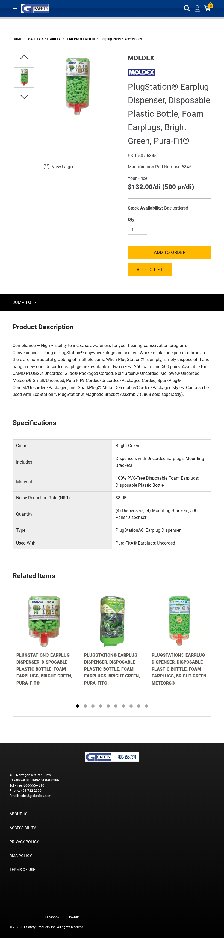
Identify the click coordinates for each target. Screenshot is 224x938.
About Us (18, 814)
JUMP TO (22, 302)
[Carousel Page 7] (123, 706)
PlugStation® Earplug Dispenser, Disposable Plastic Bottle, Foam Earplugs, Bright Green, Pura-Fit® (44, 669)
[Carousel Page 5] (108, 706)
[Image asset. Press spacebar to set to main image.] (24, 77)
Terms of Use (22, 869)
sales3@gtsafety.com (35, 796)
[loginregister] (197, 8)
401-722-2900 (31, 791)
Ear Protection (81, 39)
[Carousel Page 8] (131, 706)
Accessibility (23, 828)
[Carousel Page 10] (146, 706)
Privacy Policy (24, 842)
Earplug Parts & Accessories (121, 39)
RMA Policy (21, 855)
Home (17, 39)
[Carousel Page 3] (93, 706)
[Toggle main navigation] (15, 8)
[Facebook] (73, 906)
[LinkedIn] (81, 906)
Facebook (52, 917)
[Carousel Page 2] (85, 706)
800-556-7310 (33, 785)
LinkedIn (73, 917)
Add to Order (169, 252)
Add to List (150, 269)
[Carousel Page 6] (115, 706)
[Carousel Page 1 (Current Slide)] (77, 706)
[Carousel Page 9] (138, 706)
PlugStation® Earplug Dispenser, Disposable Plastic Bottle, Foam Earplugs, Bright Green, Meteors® (179, 669)
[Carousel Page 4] (100, 706)
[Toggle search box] (187, 8)
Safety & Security (44, 39)
